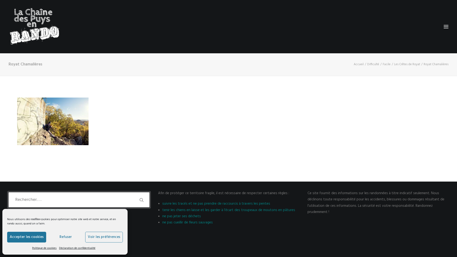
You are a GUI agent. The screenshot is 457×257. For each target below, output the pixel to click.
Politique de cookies (44, 248)
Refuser (66, 237)
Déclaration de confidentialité (77, 248)
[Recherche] (79, 199)
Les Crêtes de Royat (407, 64)
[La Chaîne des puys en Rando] (34, 26)
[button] (446, 26)
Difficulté (373, 64)
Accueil (359, 64)
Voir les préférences (104, 237)
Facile (387, 64)
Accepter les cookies (27, 237)
